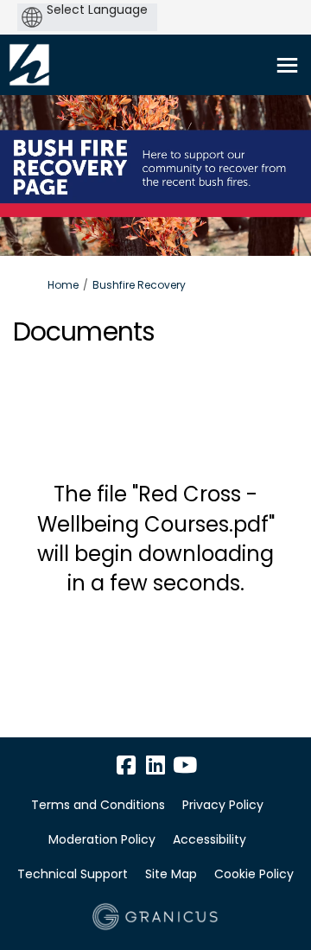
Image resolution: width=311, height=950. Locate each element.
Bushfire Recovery (139, 284)
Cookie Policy (254, 874)
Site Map (171, 874)
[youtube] (185, 765)
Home (63, 284)
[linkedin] (155, 765)
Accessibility (209, 839)
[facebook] (126, 765)
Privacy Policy (222, 804)
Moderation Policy (102, 839)
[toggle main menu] (287, 65)
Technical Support (72, 874)
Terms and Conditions (98, 804)
